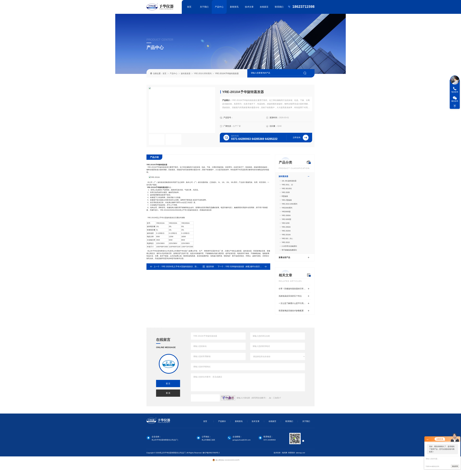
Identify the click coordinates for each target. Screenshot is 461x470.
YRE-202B (286, 192)
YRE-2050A (286, 227)
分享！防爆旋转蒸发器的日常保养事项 (295, 289)
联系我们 (279, 7)
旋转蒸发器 (185, 73)
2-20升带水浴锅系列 (289, 246)
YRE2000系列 (287, 208)
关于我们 (204, 7)
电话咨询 (454, 92)
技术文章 (249, 7)
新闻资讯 (234, 7)
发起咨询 (455, 466)
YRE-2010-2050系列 (203, 73)
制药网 (284, 453)
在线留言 (264, 7)
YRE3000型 (286, 212)
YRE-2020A (286, 231)
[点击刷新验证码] (228, 398)
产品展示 (222, 421)
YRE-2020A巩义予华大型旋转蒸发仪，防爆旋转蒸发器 (184, 267)
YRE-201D (286, 242)
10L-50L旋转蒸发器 (289, 181)
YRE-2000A (286, 215)
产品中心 (219, 7)
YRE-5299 (285, 223)
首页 (189, 7)
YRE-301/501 (287, 188)
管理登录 (291, 453)
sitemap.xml (300, 453)
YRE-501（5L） (288, 238)
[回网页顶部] (455, 106)
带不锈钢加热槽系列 (289, 250)
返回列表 (210, 267)
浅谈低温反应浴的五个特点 (290, 296)
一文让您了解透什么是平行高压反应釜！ (295, 303)
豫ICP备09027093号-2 (211, 453)
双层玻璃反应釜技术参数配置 (291, 311)
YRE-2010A (286, 235)
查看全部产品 (284, 257)
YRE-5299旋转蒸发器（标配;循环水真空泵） (244, 267)
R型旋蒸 (285, 196)
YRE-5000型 (286, 219)
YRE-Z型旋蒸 (287, 200)
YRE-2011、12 (287, 185)
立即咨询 (296, 137)
